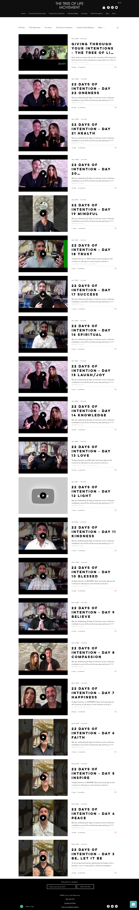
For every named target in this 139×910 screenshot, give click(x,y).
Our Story (48, 27)
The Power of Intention (64, 27)
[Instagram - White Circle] (112, 7)
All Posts (21, 27)
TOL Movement (34, 27)
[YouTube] (116, 7)
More (100, 27)
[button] (104, 7)
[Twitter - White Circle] (112, 906)
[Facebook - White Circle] (108, 7)
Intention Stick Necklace (85, 27)
